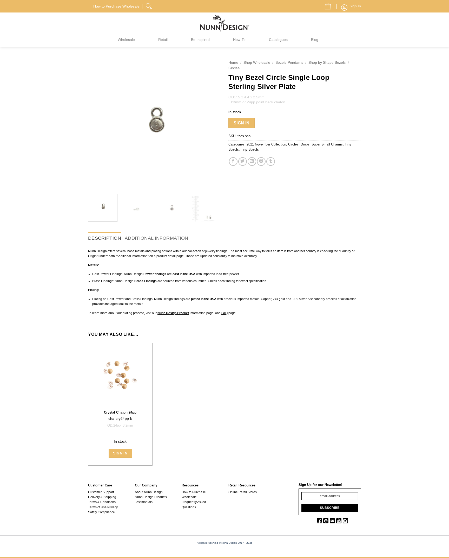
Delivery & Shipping (102, 497)
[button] (325, 4)
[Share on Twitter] (242, 161)
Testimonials (144, 502)
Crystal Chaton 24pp (120, 412)
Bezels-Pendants (289, 63)
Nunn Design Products (151, 497)
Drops (305, 144)
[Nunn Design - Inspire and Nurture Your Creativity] (224, 23)
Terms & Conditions (102, 502)
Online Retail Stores (242, 492)
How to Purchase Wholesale (194, 494)
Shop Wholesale (256, 63)
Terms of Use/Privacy (103, 507)
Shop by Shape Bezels (327, 63)
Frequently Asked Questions (194, 504)
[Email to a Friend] (252, 161)
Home (233, 63)
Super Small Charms (327, 144)
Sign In (242, 123)
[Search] (149, 5)
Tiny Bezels (250, 149)
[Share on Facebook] (233, 161)
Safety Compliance (101, 512)
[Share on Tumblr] (270, 161)
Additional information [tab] (156, 238)
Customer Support (101, 492)
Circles (234, 68)
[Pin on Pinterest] (261, 161)
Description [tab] (104, 238)
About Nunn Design (149, 492)
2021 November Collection (266, 144)
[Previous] (97, 123)
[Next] (211, 123)
